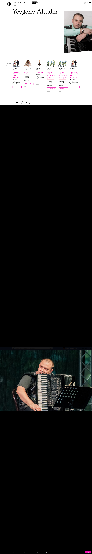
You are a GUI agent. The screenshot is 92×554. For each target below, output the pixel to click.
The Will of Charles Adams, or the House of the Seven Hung (51, 75)
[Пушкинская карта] (28, 86)
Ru (88, 2)
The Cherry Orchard (27, 73)
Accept (87, 552)
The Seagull (39, 72)
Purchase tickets (28, 83)
